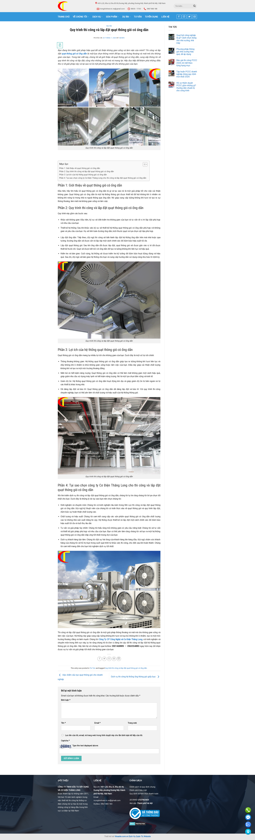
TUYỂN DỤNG (151, 16)
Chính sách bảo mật (138, 790)
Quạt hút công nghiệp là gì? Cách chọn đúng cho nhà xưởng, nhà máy (186, 39)
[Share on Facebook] (99, 659)
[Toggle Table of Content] (144, 164)
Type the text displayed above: (85, 745)
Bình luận (65, 700)
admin (122, 38)
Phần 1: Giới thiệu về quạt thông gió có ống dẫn (80, 168)
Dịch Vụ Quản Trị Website (140, 836)
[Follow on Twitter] (189, 17)
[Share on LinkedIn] (119, 659)
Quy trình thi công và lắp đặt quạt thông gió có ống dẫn (126, 668)
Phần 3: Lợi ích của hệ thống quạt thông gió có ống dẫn (83, 175)
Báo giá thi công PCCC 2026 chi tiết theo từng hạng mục (186, 63)
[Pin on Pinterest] (114, 659)
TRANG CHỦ (63, 16)
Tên (63, 723)
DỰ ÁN (125, 16)
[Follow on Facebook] (179, 17)
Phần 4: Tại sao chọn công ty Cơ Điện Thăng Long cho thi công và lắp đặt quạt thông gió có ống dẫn (103, 178)
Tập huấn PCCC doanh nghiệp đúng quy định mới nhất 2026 (186, 74)
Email (97, 723)
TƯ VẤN (138, 16)
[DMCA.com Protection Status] (137, 823)
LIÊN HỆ (165, 16)
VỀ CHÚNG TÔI (80, 16)
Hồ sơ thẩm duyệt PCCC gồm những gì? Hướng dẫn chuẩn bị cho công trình (186, 87)
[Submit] (194, 6)
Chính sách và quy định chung (142, 787)
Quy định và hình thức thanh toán (143, 794)
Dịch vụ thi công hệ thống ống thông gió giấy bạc (133, 676)
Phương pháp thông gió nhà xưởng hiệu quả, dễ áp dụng (185, 51)
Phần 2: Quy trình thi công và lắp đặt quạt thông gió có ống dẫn (86, 171)
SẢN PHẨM (111, 16)
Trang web (132, 723)
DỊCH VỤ (96, 16)
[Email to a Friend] (109, 659)
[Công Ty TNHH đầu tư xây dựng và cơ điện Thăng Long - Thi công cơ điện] (74, 6)
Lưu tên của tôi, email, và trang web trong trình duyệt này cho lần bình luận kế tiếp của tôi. (104, 735)
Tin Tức (109, 26)
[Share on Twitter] (104, 659)
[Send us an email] (194, 17)
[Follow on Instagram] (184, 17)
